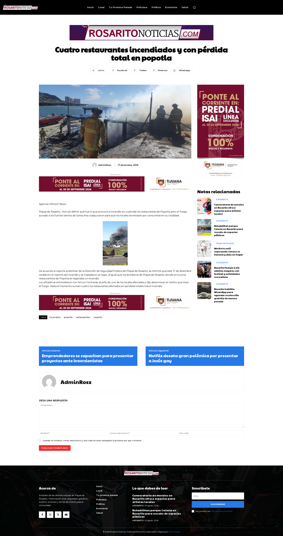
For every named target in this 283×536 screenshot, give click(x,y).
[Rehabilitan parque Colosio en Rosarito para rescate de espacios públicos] (204, 227)
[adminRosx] (95, 165)
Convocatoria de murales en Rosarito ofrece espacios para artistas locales (229, 209)
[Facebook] (42, 514)
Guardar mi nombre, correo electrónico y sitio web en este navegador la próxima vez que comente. (92, 440)
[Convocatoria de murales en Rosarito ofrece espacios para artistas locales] (204, 206)
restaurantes (83, 317)
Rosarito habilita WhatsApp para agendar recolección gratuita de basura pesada (226, 295)
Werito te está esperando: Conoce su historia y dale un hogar (228, 251)
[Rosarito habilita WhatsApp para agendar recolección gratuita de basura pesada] (204, 290)
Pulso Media (174, 532)
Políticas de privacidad (221, 511)
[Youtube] (66, 514)
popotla (68, 317)
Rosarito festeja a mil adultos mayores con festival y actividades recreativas (227, 272)
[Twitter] (58, 514)
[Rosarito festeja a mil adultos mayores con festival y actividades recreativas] (204, 269)
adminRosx (104, 165)
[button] (194, 7)
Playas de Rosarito (225, 243)
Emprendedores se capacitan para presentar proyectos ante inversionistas (88, 358)
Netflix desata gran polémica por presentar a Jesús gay (193, 358)
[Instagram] (50, 514)
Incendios (55, 317)
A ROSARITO (222, 199)
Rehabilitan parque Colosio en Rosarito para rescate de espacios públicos (228, 230)
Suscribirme (218, 504)
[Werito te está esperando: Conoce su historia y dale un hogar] (204, 248)
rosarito (97, 317)
